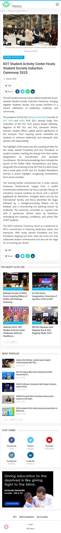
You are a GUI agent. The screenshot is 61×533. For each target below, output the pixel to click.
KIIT (5, 120)
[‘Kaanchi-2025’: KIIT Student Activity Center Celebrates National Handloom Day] (16, 315)
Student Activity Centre (14, 57)
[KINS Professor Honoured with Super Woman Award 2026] (8, 387)
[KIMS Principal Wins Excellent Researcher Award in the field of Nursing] (8, 399)
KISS (11, 120)
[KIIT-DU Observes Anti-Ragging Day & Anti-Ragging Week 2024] (45, 315)
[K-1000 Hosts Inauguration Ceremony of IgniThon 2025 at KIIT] (45, 281)
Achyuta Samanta (37, 117)
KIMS (21, 120)
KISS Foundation (26, 517)
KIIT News (36, 323)
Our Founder (42, 517)
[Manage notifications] (6, 527)
